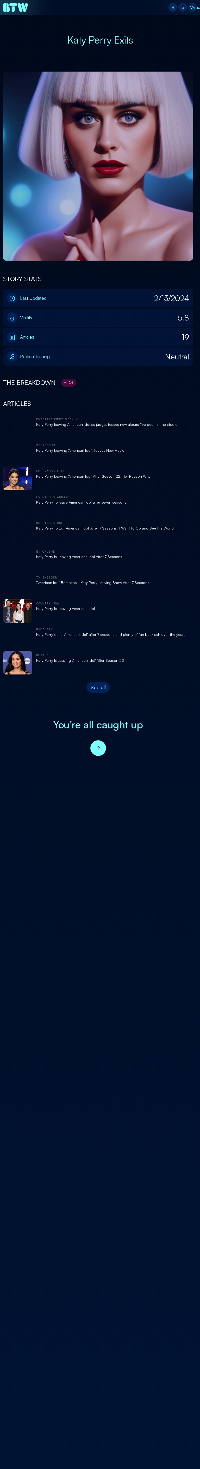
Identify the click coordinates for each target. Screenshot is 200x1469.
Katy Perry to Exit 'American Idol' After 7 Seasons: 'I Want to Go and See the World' (105, 528)
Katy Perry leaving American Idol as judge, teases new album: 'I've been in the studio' (107, 424)
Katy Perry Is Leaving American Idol (65, 609)
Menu (193, 7)
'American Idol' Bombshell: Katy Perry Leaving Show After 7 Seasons (92, 583)
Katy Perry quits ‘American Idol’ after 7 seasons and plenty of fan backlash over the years (110, 634)
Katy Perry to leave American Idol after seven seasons (81, 502)
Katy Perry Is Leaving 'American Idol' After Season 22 (80, 660)
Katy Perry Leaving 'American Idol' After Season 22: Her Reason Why (93, 476)
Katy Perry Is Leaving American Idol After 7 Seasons (79, 557)
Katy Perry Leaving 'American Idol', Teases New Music (80, 450)
